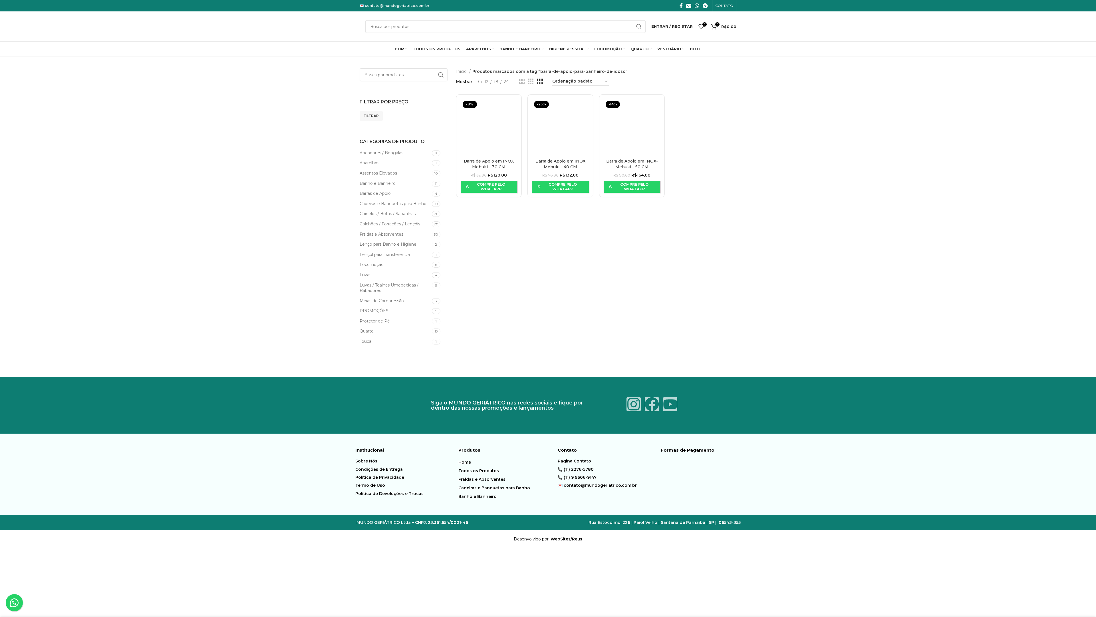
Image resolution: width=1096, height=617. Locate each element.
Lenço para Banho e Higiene (388, 244)
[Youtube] (670, 404)
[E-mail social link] (688, 5)
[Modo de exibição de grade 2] (522, 81)
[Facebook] (652, 404)
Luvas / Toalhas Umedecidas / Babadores (389, 288)
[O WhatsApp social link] (697, 5)
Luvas (365, 274)
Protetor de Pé (375, 321)
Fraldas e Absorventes (381, 234)
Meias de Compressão (382, 300)
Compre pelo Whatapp (491, 186)
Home (464, 462)
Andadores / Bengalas (381, 152)
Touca (365, 341)
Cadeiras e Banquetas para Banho (393, 203)
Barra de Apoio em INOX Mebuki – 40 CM (560, 164)
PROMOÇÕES (374, 310)
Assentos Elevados (378, 173)
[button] (14, 602)
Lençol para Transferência (385, 254)
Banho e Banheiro (378, 183)
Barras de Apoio (375, 193)
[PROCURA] (441, 74)
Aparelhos (369, 162)
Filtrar (371, 116)
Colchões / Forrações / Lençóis (390, 224)
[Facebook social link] (681, 5)
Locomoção (372, 264)
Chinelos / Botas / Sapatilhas (388, 213)
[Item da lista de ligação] (405, 461)
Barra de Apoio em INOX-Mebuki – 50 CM (632, 164)
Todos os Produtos (478, 470)
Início (462, 71)
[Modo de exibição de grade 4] (540, 81)
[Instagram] (633, 404)
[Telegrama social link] (705, 5)
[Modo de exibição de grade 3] (530, 81)
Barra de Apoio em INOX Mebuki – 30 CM (489, 164)
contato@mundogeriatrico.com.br (397, 5)
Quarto (367, 331)
